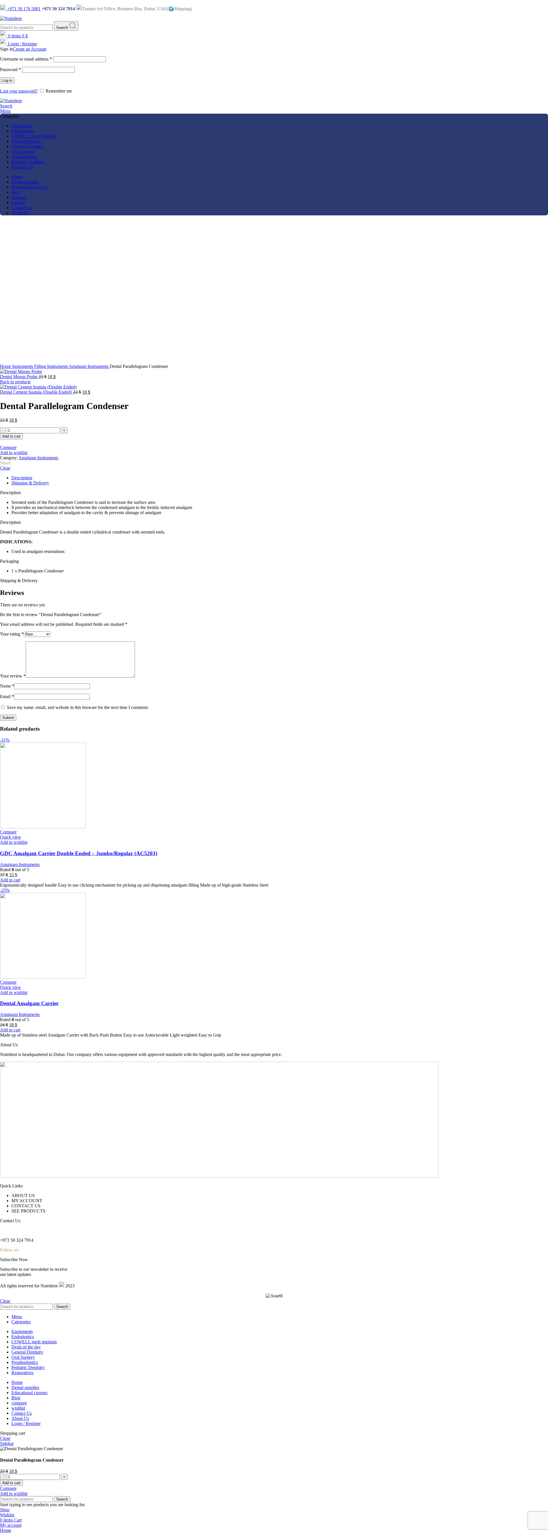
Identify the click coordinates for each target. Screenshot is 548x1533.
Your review (13, 676)
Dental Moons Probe (19, 376)
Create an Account (29, 49)
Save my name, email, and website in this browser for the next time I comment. (78, 707)
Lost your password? (19, 91)
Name (7, 686)
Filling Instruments (51, 366)
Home (6, 366)
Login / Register (26, 1423)
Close (5, 468)
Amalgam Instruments (89, 366)
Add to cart (11, 436)
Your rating (12, 634)
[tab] (279, 477)
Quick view (10, 837)
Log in (7, 80)
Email (7, 696)
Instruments (23, 366)
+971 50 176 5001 (23, 8)
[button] (274, 522)
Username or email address (26, 59)
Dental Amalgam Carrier (29, 1003)
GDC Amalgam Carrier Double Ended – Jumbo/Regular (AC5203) (78, 853)
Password (10, 69)
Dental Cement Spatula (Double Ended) (36, 392)
